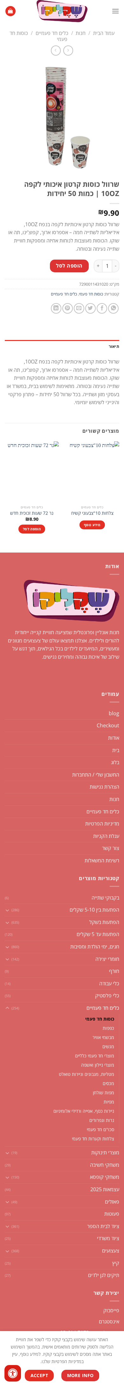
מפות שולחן (103, 1093)
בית (115, 750)
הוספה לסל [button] (32, 529)
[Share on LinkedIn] (56, 308)
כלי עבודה (109, 983)
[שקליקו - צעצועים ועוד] (62, 11)
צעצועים (110, 1250)
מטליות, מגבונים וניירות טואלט (86, 1074)
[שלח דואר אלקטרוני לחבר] (79, 308)
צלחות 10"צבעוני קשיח (92, 513)
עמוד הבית (103, 33)
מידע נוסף (92, 524)
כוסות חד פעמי (91, 294)
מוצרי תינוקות (105, 1152)
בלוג (115, 762)
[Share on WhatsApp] (113, 308)
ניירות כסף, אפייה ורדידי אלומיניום (83, 1111)
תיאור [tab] (114, 346)
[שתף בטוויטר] (90, 308)
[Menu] (115, 11)
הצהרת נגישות (104, 786)
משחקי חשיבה (104, 1164)
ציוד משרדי (108, 1238)
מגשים (108, 1046)
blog (114, 713)
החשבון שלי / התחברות (95, 774)
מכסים (108, 1083)
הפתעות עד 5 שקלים (98, 934)
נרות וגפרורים (101, 1120)
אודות (113, 737)
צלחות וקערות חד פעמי (93, 1139)
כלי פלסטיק (107, 995)
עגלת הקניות (106, 835)
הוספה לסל (69, 265)
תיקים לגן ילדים (103, 1275)
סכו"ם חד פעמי (100, 1129)
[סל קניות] (10, 11)
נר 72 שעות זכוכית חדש (31, 513)
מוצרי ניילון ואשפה (97, 1065)
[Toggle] (7, 910)
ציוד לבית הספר (103, 1226)
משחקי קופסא (104, 1176)
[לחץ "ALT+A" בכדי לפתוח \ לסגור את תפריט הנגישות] (12, 1373)
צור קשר (110, 848)
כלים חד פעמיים (52, 33)
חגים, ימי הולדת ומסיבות (94, 946)
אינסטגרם (109, 1321)
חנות (81, 33)
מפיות (109, 1102)
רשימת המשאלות (102, 860)
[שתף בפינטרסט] (67, 308)
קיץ (115, 1263)
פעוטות (111, 1213)
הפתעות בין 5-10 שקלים (94, 909)
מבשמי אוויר (103, 1037)
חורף (114, 971)
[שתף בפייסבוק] (102, 308)
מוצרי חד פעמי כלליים (94, 1056)
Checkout (108, 725)
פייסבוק (111, 1310)
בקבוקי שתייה (105, 897)
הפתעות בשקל (104, 922)
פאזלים (112, 1201)
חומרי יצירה (107, 958)
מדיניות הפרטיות (102, 823)
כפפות (108, 1028)
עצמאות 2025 (104, 1189)
